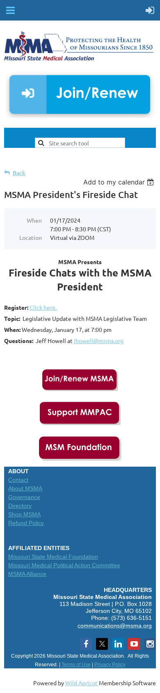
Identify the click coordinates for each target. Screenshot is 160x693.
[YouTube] (134, 644)
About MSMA (25, 488)
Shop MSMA (24, 514)
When (34, 220)
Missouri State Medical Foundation (53, 556)
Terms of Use (76, 665)
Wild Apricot (81, 682)
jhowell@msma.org (98, 340)
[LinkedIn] (118, 644)
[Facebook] (86, 644)
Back (19, 173)
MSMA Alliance (27, 574)
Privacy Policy (110, 665)
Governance (24, 497)
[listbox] (119, 182)
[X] (102, 644)
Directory (20, 505)
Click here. (43, 307)
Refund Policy (26, 523)
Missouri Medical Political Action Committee (64, 565)
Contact (18, 480)
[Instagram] (150, 644)
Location (30, 237)
